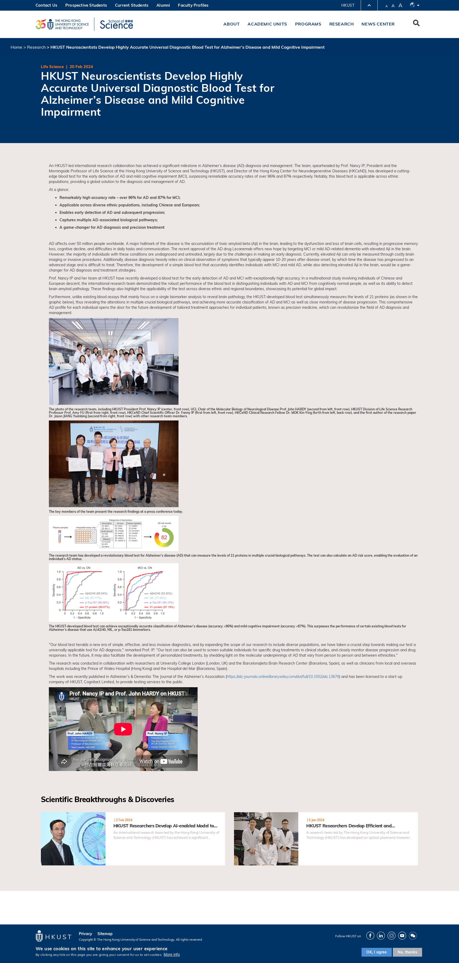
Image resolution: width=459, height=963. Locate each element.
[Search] (416, 24)
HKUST (347, 5)
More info (172, 954)
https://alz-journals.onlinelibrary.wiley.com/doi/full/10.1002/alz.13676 (283, 676)
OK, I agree (376, 952)
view (45, 815)
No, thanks (407, 952)
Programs (308, 24)
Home (16, 47)
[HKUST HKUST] (62, 24)
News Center (378, 24)
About (231, 24)
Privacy (85, 933)
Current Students (131, 5)
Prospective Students (86, 5)
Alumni (163, 5)
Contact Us (46, 5)
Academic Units (267, 24)
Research (341, 24)
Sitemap (105, 933)
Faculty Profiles (193, 5)
